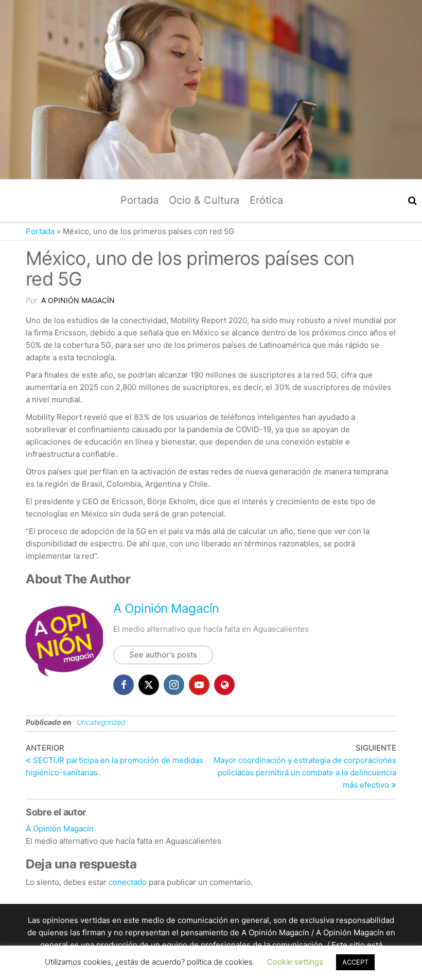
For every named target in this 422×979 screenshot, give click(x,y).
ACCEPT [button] (355, 962)
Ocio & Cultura (204, 200)
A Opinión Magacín (78, 300)
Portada (139, 200)
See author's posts (163, 655)
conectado (128, 882)
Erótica (266, 200)
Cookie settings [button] (295, 962)
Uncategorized (101, 722)
